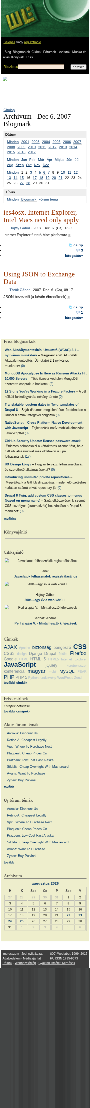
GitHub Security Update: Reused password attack (42, 441)
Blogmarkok (21, 52)
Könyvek (17, 57)
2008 (11, 147)
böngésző (62, 647)
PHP (9, 677)
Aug (10, 165)
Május (59, 160)
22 (68, 915)
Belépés (9, 42)
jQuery (51, 665)
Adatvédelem (11, 958)
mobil (52, 671)
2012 (52, 147)
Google (10, 659)
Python (33, 678)
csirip (78, 245)
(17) (27, 456)
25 (22, 921)
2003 (36, 142)
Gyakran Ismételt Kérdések (56, 963)
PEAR (82, 671)
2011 (42, 147)
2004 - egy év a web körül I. (45, 600)
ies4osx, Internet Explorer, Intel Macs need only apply (41, 216)
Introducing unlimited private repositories (37, 477)
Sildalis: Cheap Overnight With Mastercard (37, 766)
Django (35, 653)
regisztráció (32, 42)
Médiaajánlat (32, 958)
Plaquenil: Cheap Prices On (27, 753)
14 (16, 178)
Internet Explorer (73, 659)
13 (9, 178)
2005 (56, 142)
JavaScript (20, 664)
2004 (46, 142)
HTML (23, 659)
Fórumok (49, 52)
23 (80, 915)
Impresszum (10, 953)
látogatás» (74, 256)
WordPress (65, 678)
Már (41, 160)
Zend (78, 678)
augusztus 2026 (45, 883)
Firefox (78, 653)
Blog (7, 52)
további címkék (15, 683)
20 (54, 178)
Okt (29, 165)
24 (10, 921)
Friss (29, 57)
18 (41, 178)
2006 (67, 142)
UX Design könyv (18, 464)
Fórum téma (48, 199)
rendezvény (48, 678)
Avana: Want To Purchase (26, 773)
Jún (69, 160)
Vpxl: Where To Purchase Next (29, 746)
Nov (37, 165)
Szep (20, 165)
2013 (63, 147)
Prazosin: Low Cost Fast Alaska (30, 760)
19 (48, 178)
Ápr (49, 160)
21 (60, 178)
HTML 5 (38, 659)
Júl (77, 160)
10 (63, 172)
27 (22, 183)
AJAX (10, 647)
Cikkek (37, 52)
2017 (32, 152)
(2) (51, 384)
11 (69, 172)
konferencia (14, 671)
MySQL (67, 671)
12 (76, 172)
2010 (32, 147)
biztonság (42, 647)
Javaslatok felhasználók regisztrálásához (45, 576)
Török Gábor (20, 290)
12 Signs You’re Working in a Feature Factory (40, 391)
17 (35, 178)
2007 (77, 142)
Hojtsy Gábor (20, 228)
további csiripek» (17, 711)
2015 (11, 152)
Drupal (50, 653)
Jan (24, 160)
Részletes (11, 67)
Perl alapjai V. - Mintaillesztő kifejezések (45, 623)
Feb (32, 160)
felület (63, 654)
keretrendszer (76, 665)
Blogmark (28, 199)
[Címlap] (20, 14)
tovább (9, 787)
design (21, 654)
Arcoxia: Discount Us (22, 733)
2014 (73, 147)
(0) (23, 366)
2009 (22, 147)
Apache (24, 648)
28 (28, 183)
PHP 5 (21, 677)
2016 (22, 152)
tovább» (10, 519)
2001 (25, 142)
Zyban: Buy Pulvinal (21, 780)
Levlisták (64, 52)
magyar (37, 671)
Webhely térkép (25, 963)
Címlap (9, 110)
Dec (46, 165)
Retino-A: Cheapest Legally (26, 740)
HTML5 (53, 659)
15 (22, 178)
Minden (13, 142)
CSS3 (9, 653)
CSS (79, 646)
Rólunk (7, 963)
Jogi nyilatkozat (32, 953)
